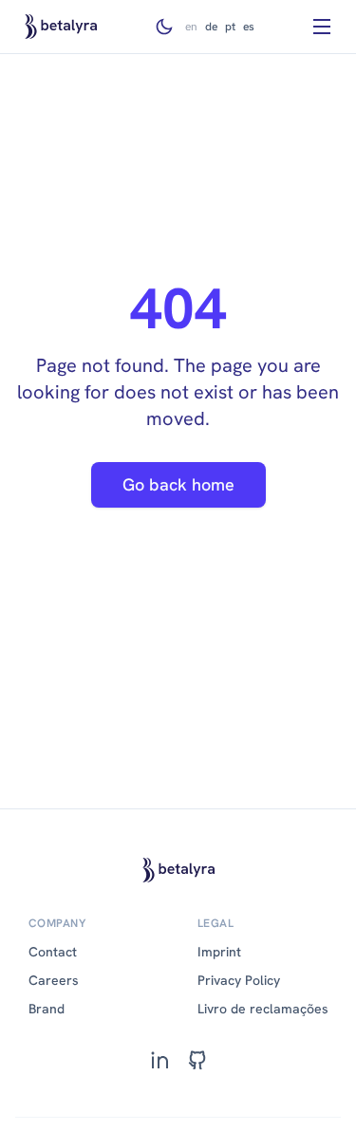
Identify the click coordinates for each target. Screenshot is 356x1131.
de (211, 26)
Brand (46, 1008)
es (248, 26)
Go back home (178, 484)
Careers (53, 980)
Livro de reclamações (262, 1008)
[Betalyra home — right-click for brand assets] (60, 26)
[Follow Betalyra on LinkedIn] (159, 1059)
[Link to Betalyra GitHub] (197, 1059)
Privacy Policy (238, 980)
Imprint (219, 951)
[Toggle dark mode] (164, 26)
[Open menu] (322, 27)
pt (230, 26)
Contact (52, 951)
